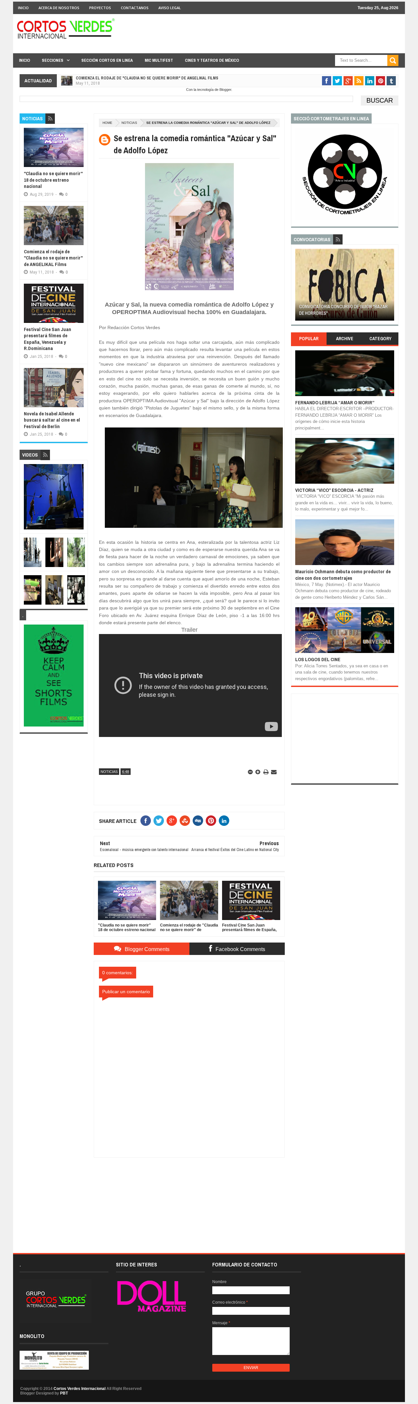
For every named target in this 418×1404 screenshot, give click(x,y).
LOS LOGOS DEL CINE (317, 659)
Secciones (52, 60)
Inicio (23, 7)
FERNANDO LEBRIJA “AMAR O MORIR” (335, 402)
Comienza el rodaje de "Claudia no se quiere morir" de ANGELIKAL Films (53, 258)
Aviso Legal (169, 7)
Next (390, 286)
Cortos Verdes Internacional (79, 1388)
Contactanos (135, 7)
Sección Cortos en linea (107, 60)
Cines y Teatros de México (212, 60)
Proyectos (100, 7)
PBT (64, 1393)
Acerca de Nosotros (59, 7)
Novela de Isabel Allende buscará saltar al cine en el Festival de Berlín (52, 420)
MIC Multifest (159, 60)
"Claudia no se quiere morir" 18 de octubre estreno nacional (53, 180)
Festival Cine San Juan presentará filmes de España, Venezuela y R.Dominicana (153, 78)
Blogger (225, 90)
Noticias (129, 123)
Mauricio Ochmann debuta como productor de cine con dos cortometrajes (343, 574)
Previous (299, 286)
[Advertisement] (189, 1198)
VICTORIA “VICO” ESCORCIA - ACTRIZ (334, 490)
